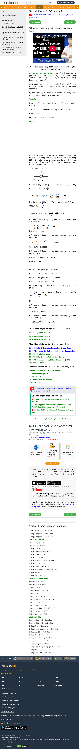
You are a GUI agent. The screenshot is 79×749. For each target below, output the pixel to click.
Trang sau (69, 22)
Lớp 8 (33, 7)
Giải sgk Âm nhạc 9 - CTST (38, 611)
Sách (59, 659)
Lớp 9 (39, 7)
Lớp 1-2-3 (4, 677)
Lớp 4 (6, 7)
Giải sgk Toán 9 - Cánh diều (38, 626)
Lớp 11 (54, 7)
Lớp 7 (26, 7)
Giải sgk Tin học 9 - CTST (37, 602)
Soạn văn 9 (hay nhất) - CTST (39, 581)
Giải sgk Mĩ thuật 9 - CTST (38, 614)
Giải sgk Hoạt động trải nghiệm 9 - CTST (43, 608)
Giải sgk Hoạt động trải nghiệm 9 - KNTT (43, 569)
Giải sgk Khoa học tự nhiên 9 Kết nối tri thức (12, 28)
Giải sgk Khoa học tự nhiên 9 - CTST (41, 590)
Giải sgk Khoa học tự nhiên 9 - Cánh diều (43, 629)
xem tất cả (52, 463)
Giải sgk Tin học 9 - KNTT (38, 563)
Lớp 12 (61, 7)
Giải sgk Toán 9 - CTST (36, 587)
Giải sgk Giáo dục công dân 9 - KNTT (42, 560)
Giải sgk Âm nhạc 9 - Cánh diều (40, 650)
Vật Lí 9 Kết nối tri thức (9, 24)
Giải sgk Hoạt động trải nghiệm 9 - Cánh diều (45, 647)
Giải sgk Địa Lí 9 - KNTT (37, 557)
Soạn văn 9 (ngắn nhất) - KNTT (40, 546)
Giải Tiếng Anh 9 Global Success (40, 531)
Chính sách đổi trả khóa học (11, 700)
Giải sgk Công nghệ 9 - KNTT (39, 566)
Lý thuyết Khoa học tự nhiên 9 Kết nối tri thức (13, 38)
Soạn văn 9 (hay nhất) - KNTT (39, 543)
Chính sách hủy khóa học (10, 704)
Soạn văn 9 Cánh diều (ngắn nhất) (41, 623)
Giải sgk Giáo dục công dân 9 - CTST (42, 599)
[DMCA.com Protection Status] (23, 746)
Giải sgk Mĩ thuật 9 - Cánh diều (40, 653)
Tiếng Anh (58, 685)
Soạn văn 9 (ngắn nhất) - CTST (39, 584)
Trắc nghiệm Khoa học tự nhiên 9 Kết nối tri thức (13, 43)
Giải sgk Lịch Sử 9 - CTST (37, 593)
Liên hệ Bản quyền (8, 708)
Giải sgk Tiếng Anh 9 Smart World (41, 534)
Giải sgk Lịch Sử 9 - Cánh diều (39, 632)
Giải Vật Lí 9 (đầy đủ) (9, 15)
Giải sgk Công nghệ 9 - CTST (39, 605)
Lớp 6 (19, 7)
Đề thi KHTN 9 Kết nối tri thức (11, 52)
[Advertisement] (52, 139)
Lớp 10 (46, 7)
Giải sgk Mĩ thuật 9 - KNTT (38, 575)
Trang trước (36, 22)
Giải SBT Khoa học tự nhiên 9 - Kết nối (13, 33)
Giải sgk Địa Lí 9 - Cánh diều (39, 635)
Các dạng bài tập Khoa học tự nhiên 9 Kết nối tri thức (11, 48)
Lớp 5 (12, 7)
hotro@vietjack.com (15, 723)
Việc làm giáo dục (67, 2)
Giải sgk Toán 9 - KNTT (37, 549)
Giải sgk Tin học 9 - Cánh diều (39, 641)
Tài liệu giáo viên (45, 659)
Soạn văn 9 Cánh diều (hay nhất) (40, 620)
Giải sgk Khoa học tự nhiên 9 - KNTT (42, 552)
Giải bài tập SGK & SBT (24, 659)
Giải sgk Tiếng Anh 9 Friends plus (41, 537)
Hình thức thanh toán (9, 697)
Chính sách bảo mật (8, 693)
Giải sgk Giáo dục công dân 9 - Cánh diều (43, 638)
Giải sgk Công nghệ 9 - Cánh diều (41, 644)
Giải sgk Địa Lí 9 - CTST (37, 596)
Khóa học (71, 659)
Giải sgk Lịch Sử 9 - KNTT (37, 554)
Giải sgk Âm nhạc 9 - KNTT (38, 572)
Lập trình (40, 685)
